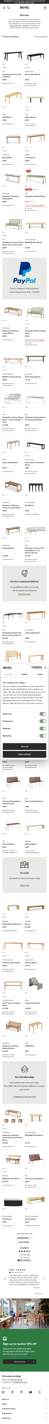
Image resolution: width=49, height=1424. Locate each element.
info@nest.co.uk (20, 1382)
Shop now (24, 885)
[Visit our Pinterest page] (21, 1392)
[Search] (8, 7)
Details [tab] (24, 674)
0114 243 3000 (16, 1379)
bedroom (18, 25)
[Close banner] (45, 668)
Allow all (24, 747)
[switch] (42, 721)
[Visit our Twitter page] (39, 1392)
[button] (5, 1279)
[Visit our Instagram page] (3, 1392)
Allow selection (24, 754)
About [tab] (40, 674)
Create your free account (24, 1096)
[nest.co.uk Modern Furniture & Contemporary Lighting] (24, 7)
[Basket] (45, 7)
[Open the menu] (4, 7)
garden (25, 25)
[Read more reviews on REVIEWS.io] (24, 1260)
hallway (12, 25)
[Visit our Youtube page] (30, 1392)
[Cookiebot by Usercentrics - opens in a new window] (32, 667)
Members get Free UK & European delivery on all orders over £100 (24, 2)
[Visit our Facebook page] (12, 1392)
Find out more (24, 594)
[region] (24, 1278)
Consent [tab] (8, 674)
